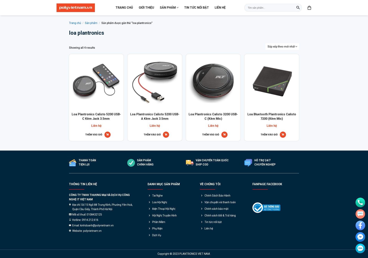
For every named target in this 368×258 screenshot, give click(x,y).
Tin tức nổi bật (196, 7)
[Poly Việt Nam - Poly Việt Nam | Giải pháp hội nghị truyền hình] (76, 8)
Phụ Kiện (157, 228)
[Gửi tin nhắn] (360, 214)
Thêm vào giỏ (93, 134)
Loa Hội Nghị (159, 202)
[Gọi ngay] (360, 202)
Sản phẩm (168, 7)
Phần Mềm (158, 222)
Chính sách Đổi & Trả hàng (220, 215)
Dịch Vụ (156, 235)
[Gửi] (298, 7)
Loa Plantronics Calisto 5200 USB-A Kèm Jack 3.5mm (154, 116)
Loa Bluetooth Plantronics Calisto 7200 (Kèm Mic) (271, 116)
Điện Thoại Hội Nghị (163, 208)
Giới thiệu (146, 7)
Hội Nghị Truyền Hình (164, 215)
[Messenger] (360, 237)
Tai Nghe (157, 195)
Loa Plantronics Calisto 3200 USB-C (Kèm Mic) (213, 116)
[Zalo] (360, 248)
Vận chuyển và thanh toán (220, 202)
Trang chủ (124, 7)
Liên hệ (220, 7)
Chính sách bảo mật (216, 208)
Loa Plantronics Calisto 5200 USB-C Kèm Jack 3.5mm (96, 116)
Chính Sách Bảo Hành (217, 195)
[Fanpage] (360, 225)
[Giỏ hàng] (309, 7)
